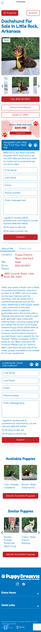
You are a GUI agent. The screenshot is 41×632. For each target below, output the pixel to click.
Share (32, 13)
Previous (2, 85)
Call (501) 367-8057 (20, 99)
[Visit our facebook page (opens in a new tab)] (23, 584)
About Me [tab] (7, 248)
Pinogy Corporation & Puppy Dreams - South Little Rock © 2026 (19, 623)
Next (38, 85)
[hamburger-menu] (2, 2)
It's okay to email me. (17, 231)
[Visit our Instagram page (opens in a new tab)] (17, 584)
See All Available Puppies (20, 496)
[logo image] (20, 2)
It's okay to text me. (16, 227)
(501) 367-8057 (22, 265)
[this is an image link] (20, 577)
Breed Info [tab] (25, 248)
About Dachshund (20, 107)
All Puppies (9, 13)
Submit (20, 237)
